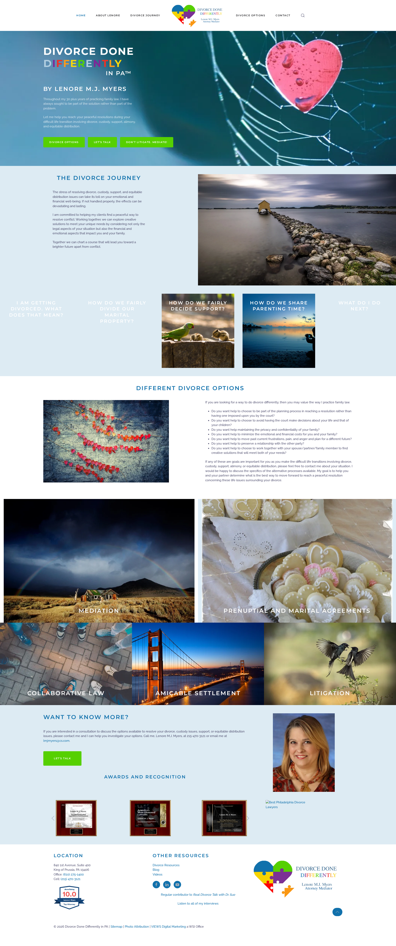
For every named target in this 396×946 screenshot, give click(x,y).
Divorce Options (64, 142)
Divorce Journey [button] (145, 15)
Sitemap (116, 926)
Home (81, 15)
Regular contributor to (198, 895)
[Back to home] (198, 15)
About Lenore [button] (108, 15)
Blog (156, 870)
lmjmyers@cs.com (56, 741)
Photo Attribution (137, 926)
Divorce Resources (166, 865)
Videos (157, 874)
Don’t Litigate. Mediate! (146, 142)
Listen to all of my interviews (198, 903)
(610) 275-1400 (73, 874)
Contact (283, 15)
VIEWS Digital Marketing (168, 926)
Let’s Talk (102, 142)
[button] (303, 15)
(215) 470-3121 (70, 879)
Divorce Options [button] (250, 15)
